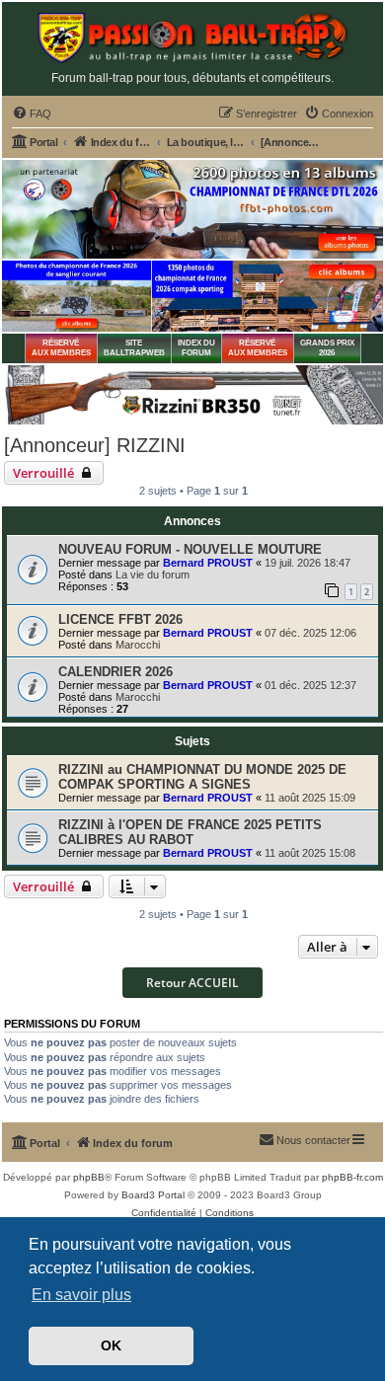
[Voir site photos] (192, 209)
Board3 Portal (153, 1194)
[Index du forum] (192, 38)
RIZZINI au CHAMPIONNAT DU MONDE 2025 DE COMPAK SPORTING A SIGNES (202, 777)
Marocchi (138, 645)
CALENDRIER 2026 (115, 671)
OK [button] (111, 1345)
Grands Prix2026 (327, 348)
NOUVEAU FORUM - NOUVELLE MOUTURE (190, 549)
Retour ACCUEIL (192, 982)
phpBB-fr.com (352, 1177)
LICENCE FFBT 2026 (120, 619)
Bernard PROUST (208, 563)
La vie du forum (153, 574)
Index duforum (196, 348)
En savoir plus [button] (81, 1294)
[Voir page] (76, 296)
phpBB (89, 1177)
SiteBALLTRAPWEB (134, 348)
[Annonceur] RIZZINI (95, 445)
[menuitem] (31, 113)
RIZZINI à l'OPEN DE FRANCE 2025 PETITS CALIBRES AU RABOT (190, 832)
